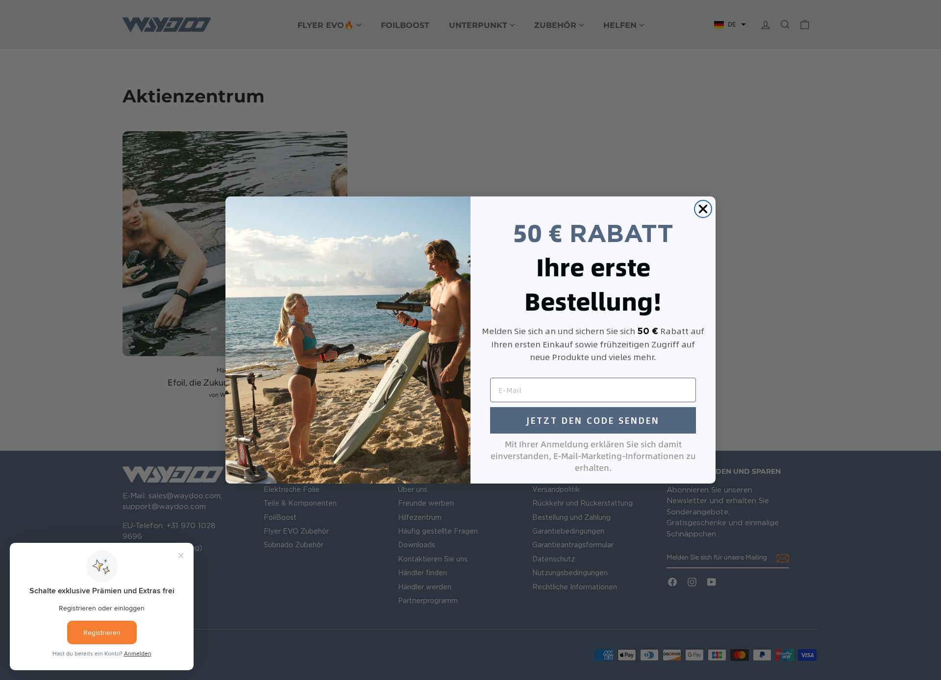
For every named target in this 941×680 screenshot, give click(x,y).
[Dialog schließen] (703, 209)
